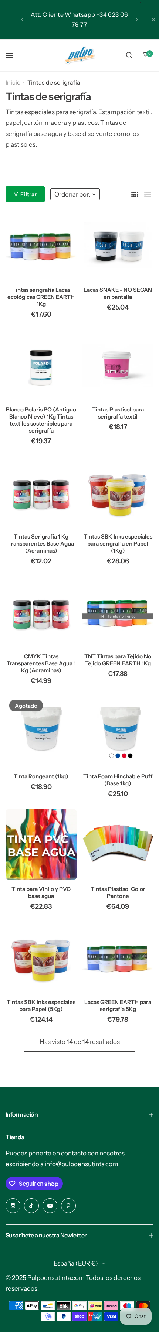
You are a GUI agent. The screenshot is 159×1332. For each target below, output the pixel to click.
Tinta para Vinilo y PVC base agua (41, 892)
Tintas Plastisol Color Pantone (118, 892)
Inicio (13, 82)
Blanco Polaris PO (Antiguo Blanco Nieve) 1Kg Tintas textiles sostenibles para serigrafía (41, 420)
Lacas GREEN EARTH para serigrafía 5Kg (117, 1005)
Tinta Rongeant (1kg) (41, 776)
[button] (22, 19)
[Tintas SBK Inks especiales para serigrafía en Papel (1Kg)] (118, 491)
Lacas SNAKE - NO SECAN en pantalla (118, 293)
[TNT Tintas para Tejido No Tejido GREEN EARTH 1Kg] (118, 612)
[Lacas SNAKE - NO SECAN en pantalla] (118, 245)
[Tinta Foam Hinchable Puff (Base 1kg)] (118, 731)
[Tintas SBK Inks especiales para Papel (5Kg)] (41, 957)
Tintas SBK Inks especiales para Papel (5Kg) (41, 1005)
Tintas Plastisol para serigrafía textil (118, 413)
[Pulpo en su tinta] (79, 55)
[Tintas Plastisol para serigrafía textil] (118, 365)
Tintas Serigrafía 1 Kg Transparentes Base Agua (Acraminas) (41, 543)
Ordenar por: (72, 194)
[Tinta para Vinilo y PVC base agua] (41, 844)
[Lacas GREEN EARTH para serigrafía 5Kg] (118, 957)
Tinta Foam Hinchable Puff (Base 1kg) (118, 780)
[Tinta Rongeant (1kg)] (41, 731)
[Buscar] (129, 55)
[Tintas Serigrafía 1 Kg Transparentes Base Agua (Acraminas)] (41, 491)
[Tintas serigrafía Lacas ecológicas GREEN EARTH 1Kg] (41, 245)
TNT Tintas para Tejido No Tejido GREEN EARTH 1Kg (117, 660)
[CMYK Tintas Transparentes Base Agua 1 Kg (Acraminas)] (41, 612)
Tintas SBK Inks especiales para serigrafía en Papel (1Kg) (118, 543)
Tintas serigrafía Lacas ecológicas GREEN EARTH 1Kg (41, 296)
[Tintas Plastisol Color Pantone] (118, 844)
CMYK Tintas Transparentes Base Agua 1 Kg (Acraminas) (41, 663)
